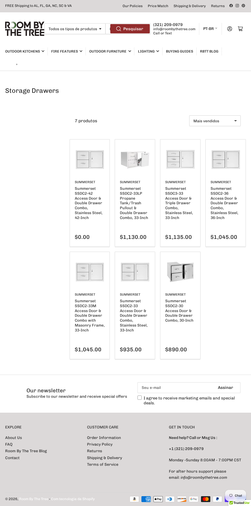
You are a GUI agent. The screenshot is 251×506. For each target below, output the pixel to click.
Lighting (146, 51)
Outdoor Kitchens (22, 51)
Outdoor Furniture (107, 51)
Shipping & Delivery (190, 6)
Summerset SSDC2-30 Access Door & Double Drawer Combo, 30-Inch (179, 311)
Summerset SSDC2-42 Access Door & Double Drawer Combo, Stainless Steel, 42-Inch (88, 203)
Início (10, 64)
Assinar (225, 387)
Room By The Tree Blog (26, 451)
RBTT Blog (209, 51)
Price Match (158, 6)
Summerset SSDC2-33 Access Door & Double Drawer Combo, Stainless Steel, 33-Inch (134, 315)
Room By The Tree (34, 499)
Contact (12, 457)
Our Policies (133, 6)
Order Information (104, 437)
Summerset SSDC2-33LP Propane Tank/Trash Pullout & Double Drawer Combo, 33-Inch (134, 203)
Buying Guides (179, 51)
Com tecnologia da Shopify (73, 499)
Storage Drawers (33, 64)
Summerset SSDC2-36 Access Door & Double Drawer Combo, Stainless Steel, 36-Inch (224, 203)
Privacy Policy (100, 444)
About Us (13, 437)
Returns (218, 6)
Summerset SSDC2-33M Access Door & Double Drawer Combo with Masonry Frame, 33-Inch (90, 315)
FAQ (9, 444)
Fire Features (64, 51)
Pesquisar (133, 28)
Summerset (85, 182)
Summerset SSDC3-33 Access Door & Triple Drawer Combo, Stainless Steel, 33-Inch (179, 203)
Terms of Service (102, 464)
